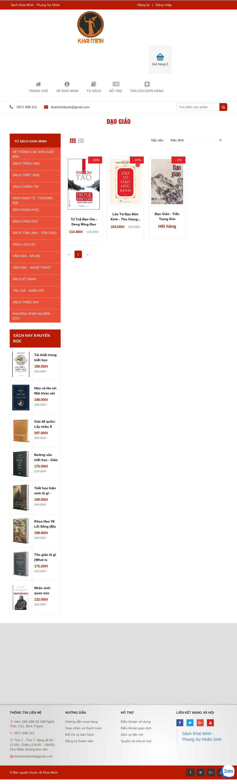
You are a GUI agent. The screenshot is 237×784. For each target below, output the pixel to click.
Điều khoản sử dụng (135, 721)
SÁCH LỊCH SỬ (23, 244)
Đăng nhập (164, 5)
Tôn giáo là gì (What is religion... (45, 558)
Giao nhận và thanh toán (83, 728)
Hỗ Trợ (115, 91)
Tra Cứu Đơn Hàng (147, 91)
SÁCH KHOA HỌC (25, 210)
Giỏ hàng (160, 64)
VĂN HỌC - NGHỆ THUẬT (31, 267)
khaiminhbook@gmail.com (70, 107)
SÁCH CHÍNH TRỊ (25, 186)
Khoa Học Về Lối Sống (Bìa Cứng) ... (45, 524)
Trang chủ (38, 91)
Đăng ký (143, 5)
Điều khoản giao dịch (136, 728)
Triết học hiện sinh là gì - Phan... (45, 491)
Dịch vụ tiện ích (132, 734)
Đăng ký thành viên (79, 741)
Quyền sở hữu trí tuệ (136, 741)
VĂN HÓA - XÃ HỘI (26, 256)
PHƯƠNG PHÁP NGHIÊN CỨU (31, 316)
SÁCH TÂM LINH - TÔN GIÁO (34, 233)
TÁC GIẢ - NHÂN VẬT (28, 290)
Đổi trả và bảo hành (79, 734)
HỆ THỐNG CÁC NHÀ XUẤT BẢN (33, 154)
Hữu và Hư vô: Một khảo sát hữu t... (45, 391)
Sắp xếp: (157, 140)
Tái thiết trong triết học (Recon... (45, 358)
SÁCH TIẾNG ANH (26, 163)
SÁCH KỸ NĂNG (24, 279)
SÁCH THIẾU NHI (25, 302)
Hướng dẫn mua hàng (81, 721)
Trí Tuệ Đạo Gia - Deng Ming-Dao (84, 221)
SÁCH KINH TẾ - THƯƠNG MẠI (32, 200)
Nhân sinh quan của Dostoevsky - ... (44, 591)
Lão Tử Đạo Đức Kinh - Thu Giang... (125, 216)
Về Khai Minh (67, 91)
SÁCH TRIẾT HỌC (26, 175)
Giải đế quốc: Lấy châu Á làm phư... (45, 424)
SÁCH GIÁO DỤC (25, 221)
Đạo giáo (119, 121)
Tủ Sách (94, 91)
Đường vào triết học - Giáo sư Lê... (46, 458)
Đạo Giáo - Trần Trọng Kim (167, 216)
